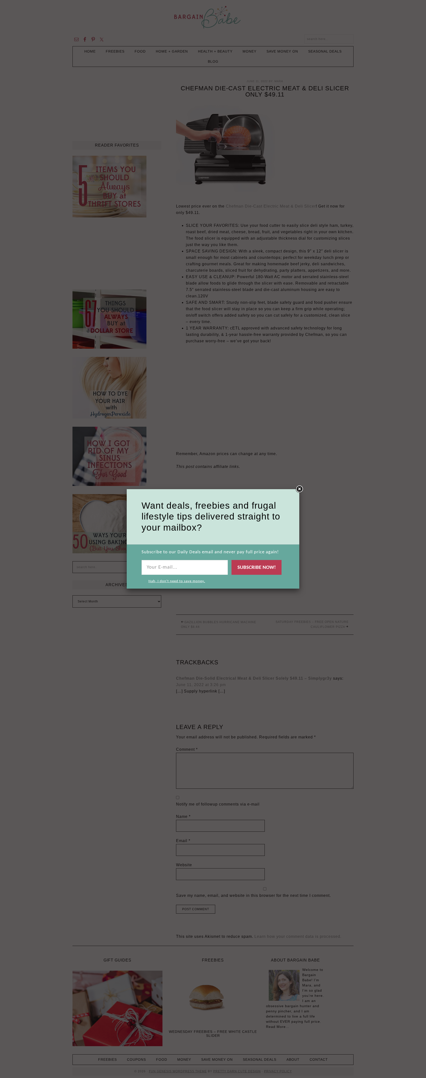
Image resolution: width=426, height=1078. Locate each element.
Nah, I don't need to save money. (176, 581)
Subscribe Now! (256, 567)
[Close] (299, 489)
